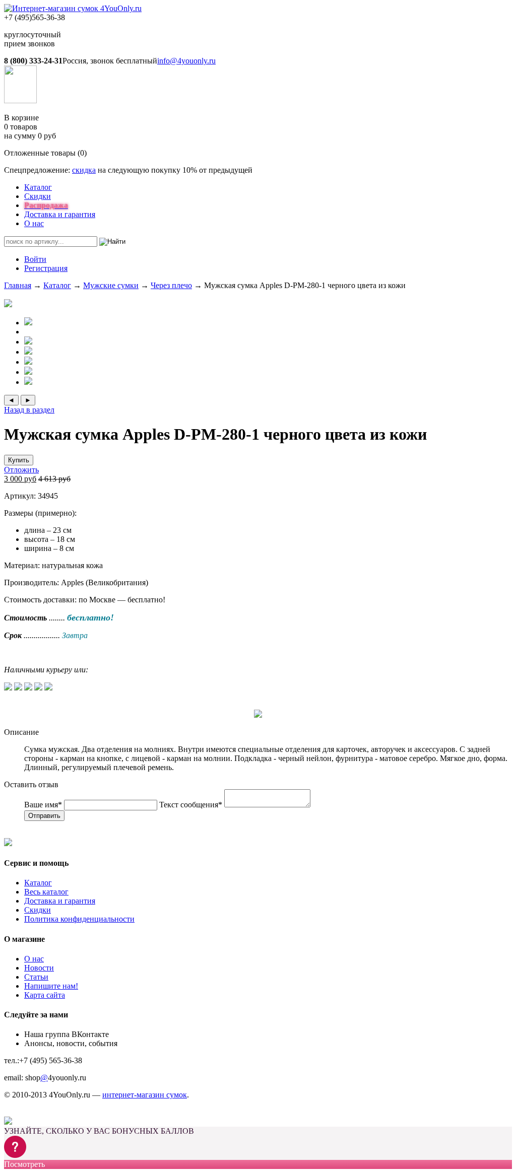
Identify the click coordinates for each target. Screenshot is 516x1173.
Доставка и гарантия (59, 214)
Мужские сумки (111, 285)
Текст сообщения (190, 804)
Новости (39, 967)
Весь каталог (46, 891)
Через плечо (171, 285)
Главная (17, 285)
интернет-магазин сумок (144, 1094)
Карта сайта (44, 995)
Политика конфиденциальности (79, 919)
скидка (84, 170)
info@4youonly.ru (186, 60)
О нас (34, 223)
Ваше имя (43, 804)
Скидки (37, 196)
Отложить (21, 469)
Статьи (36, 977)
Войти (35, 259)
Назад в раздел (29, 409)
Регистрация (46, 268)
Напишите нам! (51, 986)
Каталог (38, 187)
